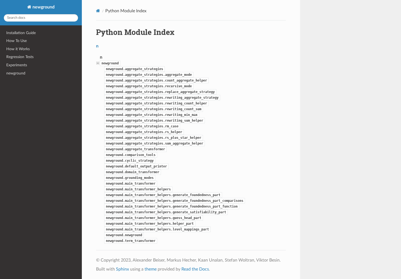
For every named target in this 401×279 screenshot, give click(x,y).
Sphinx (122, 269)
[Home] (98, 10)
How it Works (18, 49)
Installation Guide (21, 33)
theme (151, 269)
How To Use (16, 41)
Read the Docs (195, 269)
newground (43, 7)
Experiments (16, 65)
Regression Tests (20, 57)
